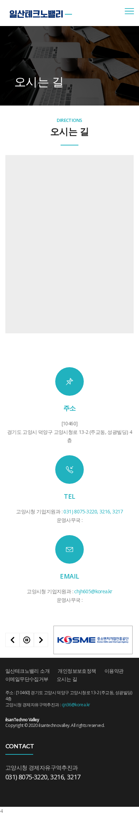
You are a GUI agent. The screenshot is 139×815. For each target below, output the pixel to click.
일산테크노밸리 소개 (27, 670)
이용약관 (114, 670)
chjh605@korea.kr (93, 591)
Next (41, 640)
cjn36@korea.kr (76, 705)
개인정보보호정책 (77, 670)
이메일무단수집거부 (26, 679)
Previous (12, 640)
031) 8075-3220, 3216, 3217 (93, 511)
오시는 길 (67, 679)
